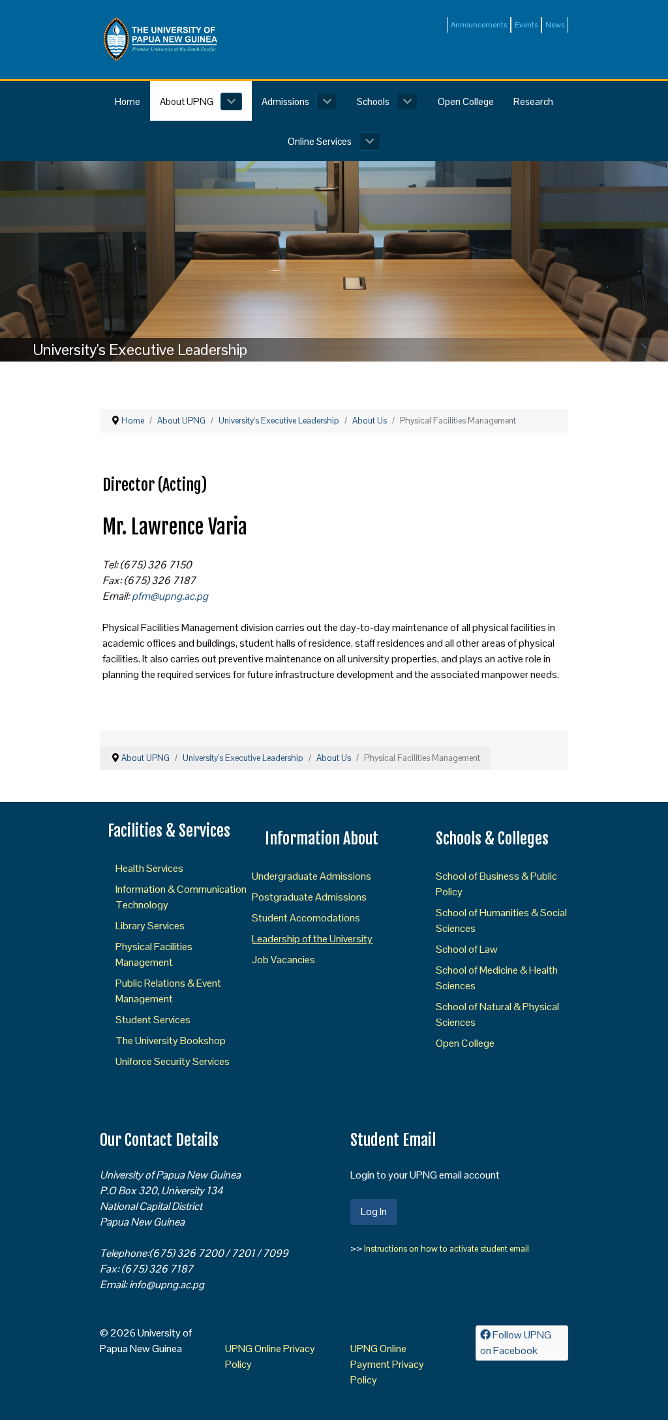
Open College (465, 1043)
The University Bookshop (170, 1040)
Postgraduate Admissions (309, 897)
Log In (374, 1211)
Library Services (150, 926)
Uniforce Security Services (172, 1061)
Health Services (149, 868)
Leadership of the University (312, 939)
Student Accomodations (306, 918)
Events (526, 25)
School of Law (467, 949)
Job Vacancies (283, 959)
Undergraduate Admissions (311, 876)
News (554, 25)
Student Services (152, 1019)
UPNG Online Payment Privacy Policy (387, 1364)
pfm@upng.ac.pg (170, 596)
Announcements (479, 25)
